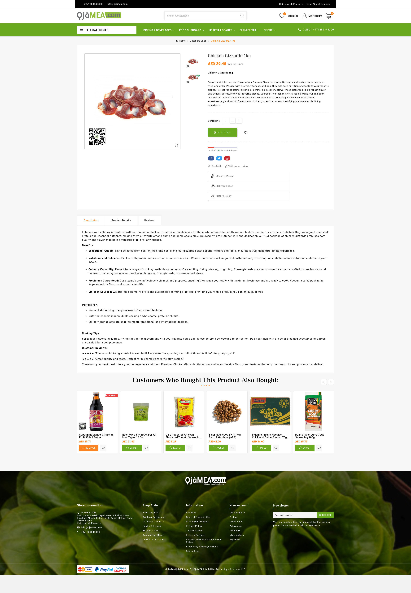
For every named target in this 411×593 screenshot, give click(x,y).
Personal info (237, 512)
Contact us (192, 551)
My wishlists (237, 535)
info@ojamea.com (117, 4)
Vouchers (235, 530)
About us (191, 512)
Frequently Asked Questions (202, 546)
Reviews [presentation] (149, 220)
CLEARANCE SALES (154, 539)
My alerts (235, 539)
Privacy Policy (194, 526)
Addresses (236, 526)
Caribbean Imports (153, 521)
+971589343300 (93, 4)
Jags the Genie (194, 530)
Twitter (219, 158)
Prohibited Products (197, 521)
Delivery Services (195, 535)
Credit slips (236, 521)
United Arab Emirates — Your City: (298, 4)
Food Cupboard (151, 512)
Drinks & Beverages (154, 517)
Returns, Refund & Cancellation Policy (204, 540)
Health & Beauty (152, 526)
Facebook (211, 158)
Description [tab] (91, 220)
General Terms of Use (198, 517)
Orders (233, 517)
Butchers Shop (151, 530)
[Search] (242, 15)
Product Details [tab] (121, 220)
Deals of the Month (153, 535)
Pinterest (227, 158)
